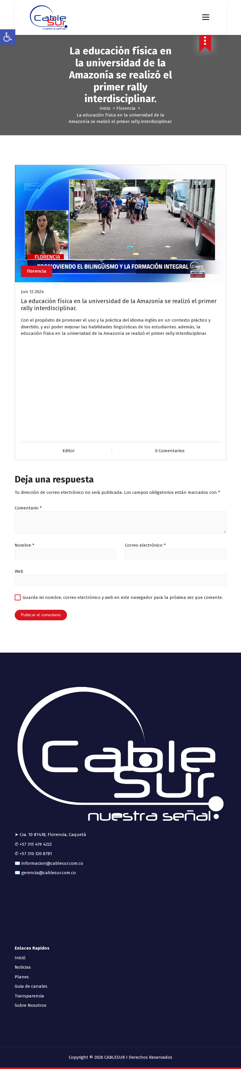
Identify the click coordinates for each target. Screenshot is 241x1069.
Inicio (105, 108)
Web (19, 571)
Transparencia (29, 996)
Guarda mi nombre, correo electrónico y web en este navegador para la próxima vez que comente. (123, 597)
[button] (7, 37)
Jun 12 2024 (32, 291)
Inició (20, 957)
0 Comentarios (170, 450)
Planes (22, 977)
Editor (69, 450)
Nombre (24, 545)
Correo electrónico (145, 545)
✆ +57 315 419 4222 (33, 844)
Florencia (125, 108)
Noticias (23, 967)
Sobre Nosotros (30, 1005)
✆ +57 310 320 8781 (33, 853)
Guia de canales (31, 986)
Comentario (28, 508)
